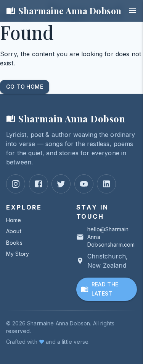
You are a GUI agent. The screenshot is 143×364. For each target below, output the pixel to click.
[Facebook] (38, 183)
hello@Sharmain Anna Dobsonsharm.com (111, 237)
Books (14, 242)
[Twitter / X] (61, 183)
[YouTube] (83, 183)
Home (13, 220)
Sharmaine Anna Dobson (70, 10)
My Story (17, 253)
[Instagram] (15, 183)
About (13, 231)
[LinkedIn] (106, 183)
